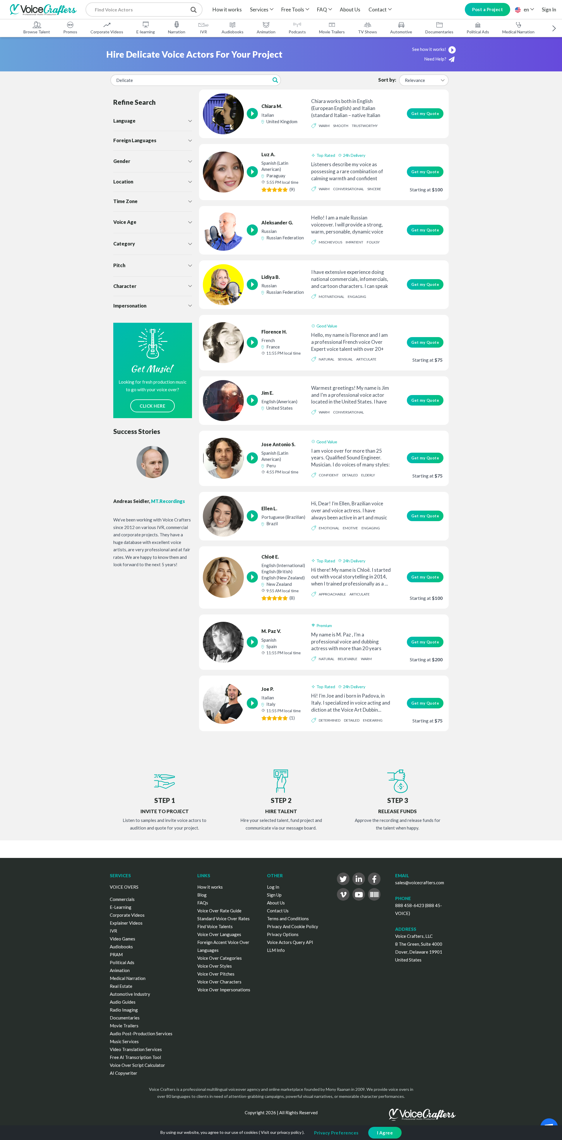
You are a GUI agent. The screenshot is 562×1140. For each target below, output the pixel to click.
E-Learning (120, 907)
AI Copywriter (123, 1073)
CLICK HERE (152, 405)
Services (259, 9)
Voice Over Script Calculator (137, 1065)
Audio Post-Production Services (141, 1033)
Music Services (124, 1041)
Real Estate (121, 986)
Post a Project (487, 9)
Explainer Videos (126, 923)
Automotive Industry (130, 994)
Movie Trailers (332, 31)
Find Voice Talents (215, 926)
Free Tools (292, 9)
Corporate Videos (106, 31)
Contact (378, 9)
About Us (350, 9)
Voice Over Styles (214, 966)
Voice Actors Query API (290, 942)
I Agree (385, 1132)
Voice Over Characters (219, 981)
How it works (227, 9)
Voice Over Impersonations (223, 989)
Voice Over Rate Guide (219, 910)
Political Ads (478, 31)
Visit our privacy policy (281, 1132)
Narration (176, 31)
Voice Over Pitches (215, 973)
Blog (202, 894)
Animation (266, 31)
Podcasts (297, 31)
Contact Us (278, 910)
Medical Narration (518, 31)
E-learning (145, 31)
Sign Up (274, 894)
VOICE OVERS (124, 887)
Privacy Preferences (336, 1132)
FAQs (202, 902)
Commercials (122, 899)
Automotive (401, 31)
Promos (70, 31)
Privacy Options (283, 934)
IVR (203, 31)
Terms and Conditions (288, 918)
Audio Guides (123, 1002)
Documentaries (439, 31)
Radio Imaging (124, 1009)
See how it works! (429, 49)
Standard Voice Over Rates (223, 918)
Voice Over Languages (219, 934)
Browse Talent (36, 31)
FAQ (322, 9)
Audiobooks (233, 31)
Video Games (122, 938)
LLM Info (276, 950)
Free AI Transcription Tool (135, 1057)
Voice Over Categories (219, 958)
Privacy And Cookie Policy (292, 926)
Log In (273, 887)
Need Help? (435, 58)
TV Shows (367, 31)
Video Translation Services (136, 1049)
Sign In (549, 9)
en (526, 9)
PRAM (116, 954)
